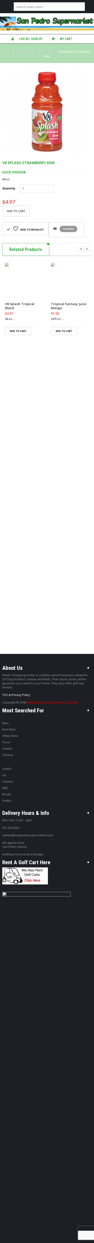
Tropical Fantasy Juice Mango (68, 306)
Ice (4, 775)
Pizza (6, 742)
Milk (5, 788)
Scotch (6, 769)
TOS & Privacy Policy (16, 695)
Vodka (6, 801)
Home (7, 51)
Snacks (7, 748)
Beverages (23, 51)
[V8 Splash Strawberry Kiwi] (47, 112)
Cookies (7, 781)
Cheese (7, 755)
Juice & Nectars (45, 51)
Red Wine (9, 729)
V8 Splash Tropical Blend (19, 306)
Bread (6, 794)
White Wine (10, 736)
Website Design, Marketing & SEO (52, 702)
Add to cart (16, 211)
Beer (5, 723)
